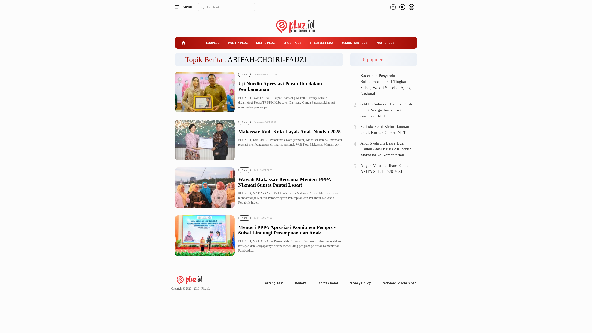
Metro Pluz (265, 43)
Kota (244, 74)
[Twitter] (401, 6)
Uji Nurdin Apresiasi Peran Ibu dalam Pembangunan (280, 86)
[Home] (189, 280)
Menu (178, 7)
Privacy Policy (360, 283)
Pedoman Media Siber (399, 283)
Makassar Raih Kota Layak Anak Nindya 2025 (289, 131)
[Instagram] (411, 6)
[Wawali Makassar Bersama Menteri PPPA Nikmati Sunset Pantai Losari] (205, 187)
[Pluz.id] (296, 24)
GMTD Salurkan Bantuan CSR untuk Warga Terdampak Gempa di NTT (386, 110)
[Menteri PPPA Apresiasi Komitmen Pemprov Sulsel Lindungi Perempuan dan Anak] (205, 235)
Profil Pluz (385, 43)
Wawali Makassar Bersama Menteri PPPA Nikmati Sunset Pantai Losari (284, 182)
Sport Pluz (292, 43)
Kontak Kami (328, 283)
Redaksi (301, 283)
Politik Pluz (238, 43)
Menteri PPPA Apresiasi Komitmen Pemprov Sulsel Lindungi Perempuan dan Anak (287, 230)
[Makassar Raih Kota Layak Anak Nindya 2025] (205, 140)
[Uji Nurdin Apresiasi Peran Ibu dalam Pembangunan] (205, 92)
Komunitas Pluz (354, 43)
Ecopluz (213, 43)
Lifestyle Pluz (321, 43)
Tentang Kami (273, 283)
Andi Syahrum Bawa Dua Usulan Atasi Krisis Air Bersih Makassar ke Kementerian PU (385, 149)
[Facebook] (392, 6)
